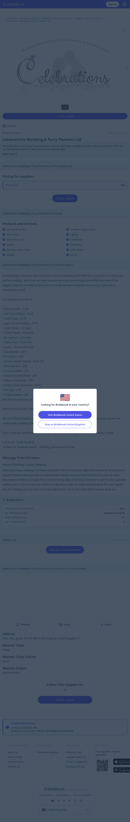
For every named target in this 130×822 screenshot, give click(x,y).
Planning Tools (74, 752)
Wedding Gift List (75, 766)
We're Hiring (15, 757)
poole (17, 132)
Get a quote (67, 116)
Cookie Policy (45, 795)
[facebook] (65, 690)
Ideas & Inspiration (76, 761)
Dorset (10, 132)
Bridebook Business (48, 752)
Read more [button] (9, 154)
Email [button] (67, 624)
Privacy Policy (62, 795)
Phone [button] (108, 624)
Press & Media (16, 761)
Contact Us (14, 766)
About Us (13, 752)
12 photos (11, 126)
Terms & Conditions (82, 795)
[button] (126, 68)
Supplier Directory (76, 757)
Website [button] (25, 624)
